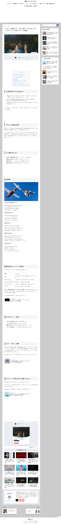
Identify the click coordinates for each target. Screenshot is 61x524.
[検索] (57, 25)
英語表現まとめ (15, 3)
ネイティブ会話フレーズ (34, 3)
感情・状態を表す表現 (50, 3)
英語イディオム (42, 3)
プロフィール (9, 3)
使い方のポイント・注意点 (18, 82)
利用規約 (35, 521)
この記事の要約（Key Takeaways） (19, 74)
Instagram (20, 501)
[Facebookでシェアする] (19, 57)
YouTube (23, 501)
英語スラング (22, 3)
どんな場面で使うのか (17, 77)
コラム (27, 3)
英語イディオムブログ (30, 1)
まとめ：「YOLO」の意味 (18, 83)
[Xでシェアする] (15, 57)
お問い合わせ (31, 521)
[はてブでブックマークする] (23, 57)
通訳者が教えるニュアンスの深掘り (19, 80)
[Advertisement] (30, 15)
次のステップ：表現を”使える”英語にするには (21, 85)
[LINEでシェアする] (27, 57)
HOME (31, 519)
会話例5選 (15, 79)
